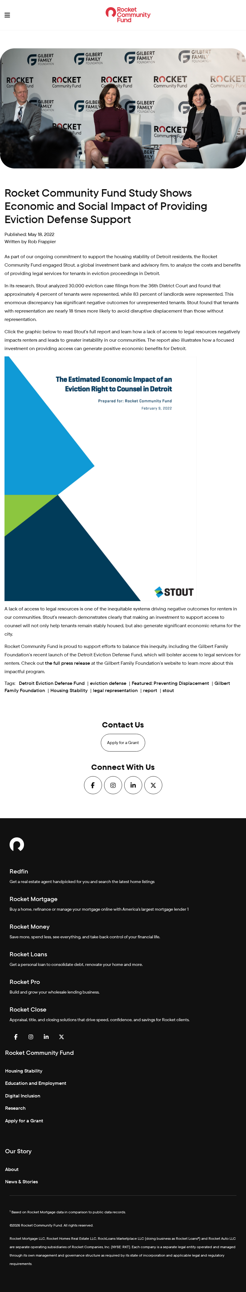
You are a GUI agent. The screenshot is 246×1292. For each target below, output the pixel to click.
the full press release (67, 663)
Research (15, 1108)
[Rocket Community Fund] (128, 14)
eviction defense (108, 683)
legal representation (115, 690)
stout (168, 690)
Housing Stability (69, 690)
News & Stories (21, 1182)
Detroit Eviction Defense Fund (52, 683)
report (150, 690)
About (12, 1169)
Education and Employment (35, 1083)
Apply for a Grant (123, 742)
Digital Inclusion (22, 1096)
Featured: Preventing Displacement (170, 683)
